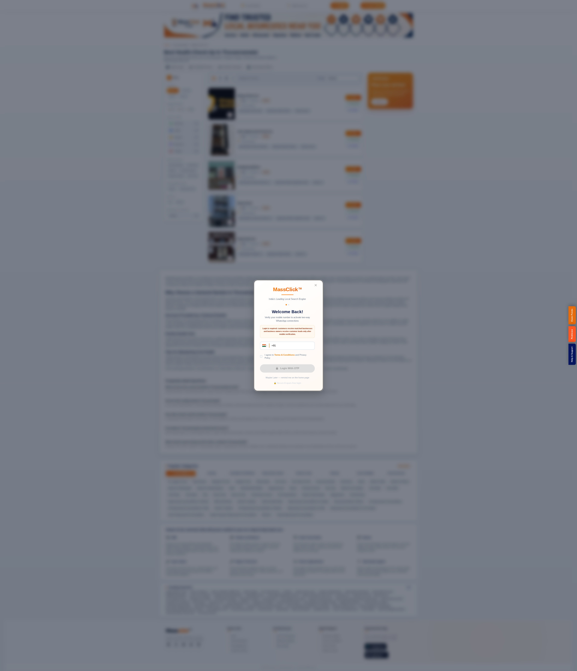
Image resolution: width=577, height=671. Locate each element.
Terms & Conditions (284, 355)
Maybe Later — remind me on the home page (287, 377)
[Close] (316, 285)
